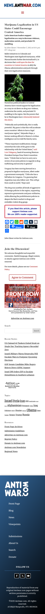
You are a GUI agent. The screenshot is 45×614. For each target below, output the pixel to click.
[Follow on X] (22, 575)
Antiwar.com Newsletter (15, 447)
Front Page (14, 503)
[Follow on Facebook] (16, 575)
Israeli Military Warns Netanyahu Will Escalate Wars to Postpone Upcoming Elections (21, 357)
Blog (11, 510)
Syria (16, 400)
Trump (18, 415)
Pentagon (25, 406)
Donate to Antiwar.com (15, 443)
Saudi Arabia (32, 401)
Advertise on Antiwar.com (22, 318)
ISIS (27, 401)
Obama (31, 410)
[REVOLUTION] (23, 313)
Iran (22, 400)
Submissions (15, 536)
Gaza (39, 410)
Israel (8, 401)
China (31, 406)
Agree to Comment (22, 277)
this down (8, 120)
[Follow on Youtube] (28, 575)
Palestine (24, 410)
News (11, 517)
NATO (13, 410)
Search (12, 550)
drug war (11, 50)
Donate (12, 557)
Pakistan (8, 410)
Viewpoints (15, 524)
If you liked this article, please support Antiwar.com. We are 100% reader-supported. (23, 211)
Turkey (7, 415)
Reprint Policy (11, 439)
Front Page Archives (13, 427)
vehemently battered (31, 117)
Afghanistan (14, 405)
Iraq (35, 405)
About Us (13, 543)
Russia (26, 414)
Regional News (11, 451)
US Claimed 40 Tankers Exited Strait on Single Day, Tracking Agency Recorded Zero (22, 346)
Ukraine (18, 410)
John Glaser (11, 48)
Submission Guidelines (14, 431)
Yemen (12, 415)
